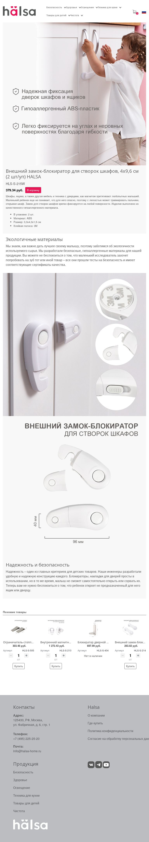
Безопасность (23, 772)
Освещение (21, 787)
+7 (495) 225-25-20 (26, 738)
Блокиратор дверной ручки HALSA (101, 642)
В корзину (33, 190)
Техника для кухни (26, 795)
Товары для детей (26, 803)
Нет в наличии (93, 656)
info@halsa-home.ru (27, 751)
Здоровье (20, 780)
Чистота (19, 811)
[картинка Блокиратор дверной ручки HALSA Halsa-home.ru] (93, 628)
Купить (18, 666)
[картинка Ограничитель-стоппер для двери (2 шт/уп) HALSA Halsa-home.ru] (18, 628)
